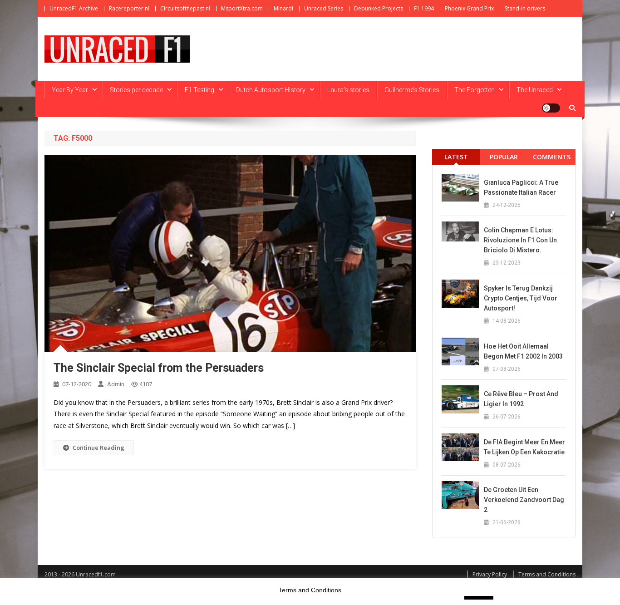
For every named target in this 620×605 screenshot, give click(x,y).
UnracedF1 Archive (73, 8)
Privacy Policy (489, 574)
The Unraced (535, 89)
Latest (456, 156)
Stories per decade (136, 89)
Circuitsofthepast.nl (185, 8)
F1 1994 (424, 8)
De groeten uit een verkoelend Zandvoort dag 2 (524, 499)
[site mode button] (551, 108)
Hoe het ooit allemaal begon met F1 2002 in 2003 (523, 351)
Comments (552, 156)
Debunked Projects (378, 8)
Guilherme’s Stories (411, 89)
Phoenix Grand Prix (469, 8)
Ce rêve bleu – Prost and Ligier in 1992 (521, 399)
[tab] (456, 157)
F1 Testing (199, 89)
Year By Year (70, 89)
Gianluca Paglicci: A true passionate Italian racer (521, 187)
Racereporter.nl (129, 8)
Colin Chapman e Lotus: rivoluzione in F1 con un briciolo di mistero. (520, 240)
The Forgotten (474, 89)
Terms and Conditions (547, 574)
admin (115, 384)
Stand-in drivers (525, 8)
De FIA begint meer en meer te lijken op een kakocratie (524, 447)
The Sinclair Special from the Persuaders (159, 367)
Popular (504, 156)
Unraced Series (323, 8)
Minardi (283, 8)
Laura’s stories (348, 89)
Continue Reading (98, 447)
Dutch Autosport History (270, 89)
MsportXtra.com (242, 8)
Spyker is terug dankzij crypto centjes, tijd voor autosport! (520, 298)
